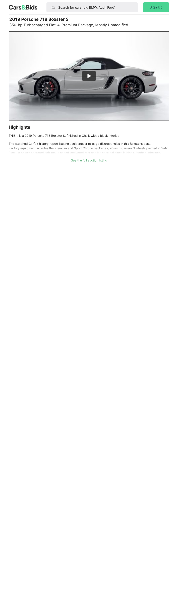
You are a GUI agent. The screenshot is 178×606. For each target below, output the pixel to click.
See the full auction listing (89, 160)
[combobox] (92, 7)
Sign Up (156, 7)
